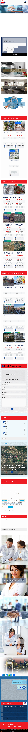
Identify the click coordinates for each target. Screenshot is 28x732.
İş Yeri (10, 41)
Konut (5, 41)
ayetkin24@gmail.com (8, 718)
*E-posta (4, 392)
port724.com (7, 729)
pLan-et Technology (7, 731)
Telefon (4, 387)
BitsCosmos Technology (23, 729)
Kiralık (10, 38)
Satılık (5, 38)
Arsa (14, 41)
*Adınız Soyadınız (7, 382)
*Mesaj (4, 397)
